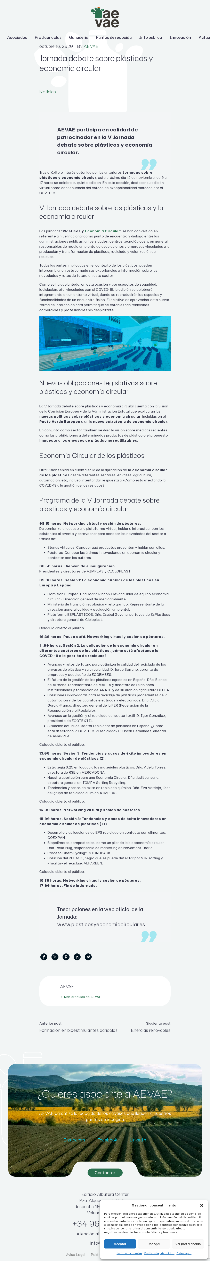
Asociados (17, 37)
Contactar (105, 1172)
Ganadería (78, 37)
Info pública (150, 37)
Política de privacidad (159, 1253)
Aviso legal (184, 1253)
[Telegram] (88, 956)
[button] (202, 1205)
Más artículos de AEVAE (82, 997)
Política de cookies (129, 1253)
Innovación (180, 37)
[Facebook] (43, 956)
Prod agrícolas (48, 37)
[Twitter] (54, 956)
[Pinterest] (66, 956)
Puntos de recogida (114, 37)
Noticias (47, 92)
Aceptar (120, 1244)
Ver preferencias (188, 1244)
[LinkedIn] (77, 956)
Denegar (154, 1244)
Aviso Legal (76, 1254)
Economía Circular (102, 231)
